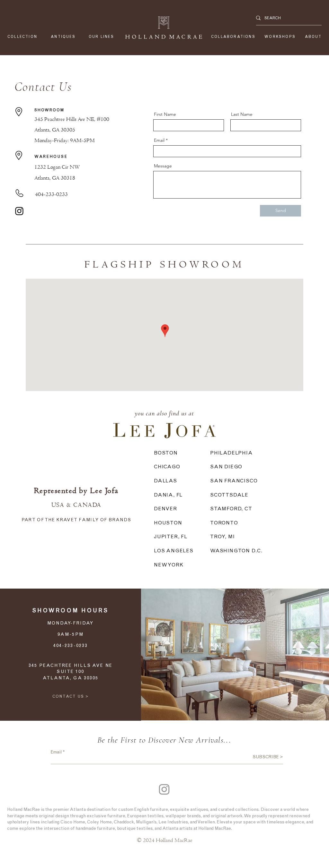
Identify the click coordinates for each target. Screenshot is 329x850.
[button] (101, 36)
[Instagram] (19, 211)
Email (159, 140)
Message (163, 166)
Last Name (242, 114)
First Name (165, 114)
